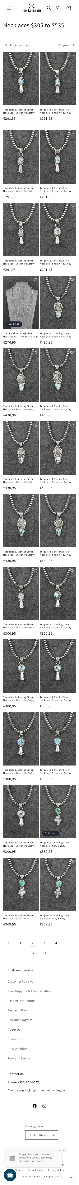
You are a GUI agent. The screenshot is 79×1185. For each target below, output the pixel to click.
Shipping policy (53, 1176)
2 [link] (32, 943)
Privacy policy (56, 1170)
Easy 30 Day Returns (21, 1001)
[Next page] (45, 953)
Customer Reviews (20, 981)
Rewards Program (20, 1020)
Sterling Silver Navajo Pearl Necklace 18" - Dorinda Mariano (20, 335)
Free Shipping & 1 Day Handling (30, 991)
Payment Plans (18, 1010)
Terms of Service (19, 1058)
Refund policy (36, 1170)
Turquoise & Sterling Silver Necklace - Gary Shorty (55, 844)
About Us (14, 1030)
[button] (9, 8)
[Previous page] (9, 943)
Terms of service (30, 1176)
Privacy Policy (17, 1049)
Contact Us (15, 1039)
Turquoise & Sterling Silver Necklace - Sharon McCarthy (19, 111)
